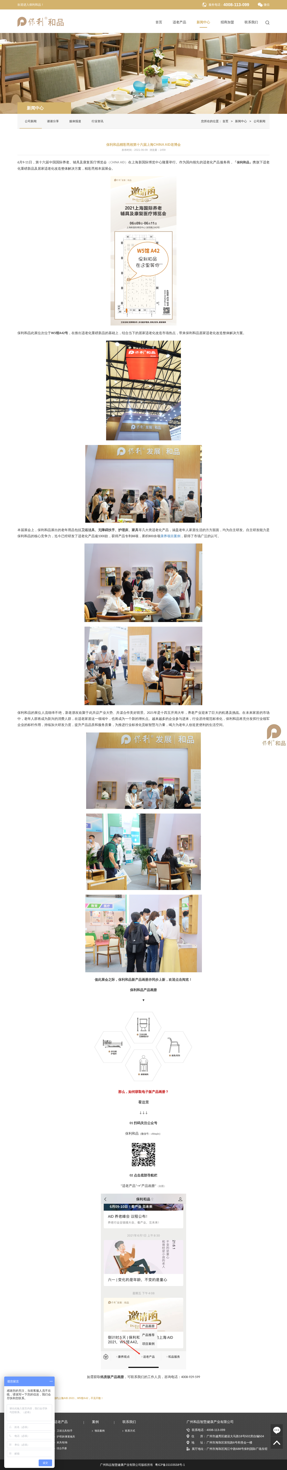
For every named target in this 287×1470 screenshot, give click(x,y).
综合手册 (62, 1448)
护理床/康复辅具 (66, 1436)
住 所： (198, 1436)
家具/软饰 (62, 1442)
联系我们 (251, 22)
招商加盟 (227, 22)
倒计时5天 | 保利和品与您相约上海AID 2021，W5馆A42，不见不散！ (64, 1398)
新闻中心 (203, 22)
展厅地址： (199, 1448)
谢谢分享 (53, 121)
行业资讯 (97, 121)
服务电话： (216, 4)
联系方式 (130, 1430)
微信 (267, 4)
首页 (158, 22)
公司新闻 (31, 121)
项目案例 (100, 1430)
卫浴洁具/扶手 (64, 1430)
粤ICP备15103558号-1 (170, 1464)
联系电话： (199, 1430)
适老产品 (179, 22)
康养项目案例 (170, 536)
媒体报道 (75, 121)
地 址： (198, 1442)
